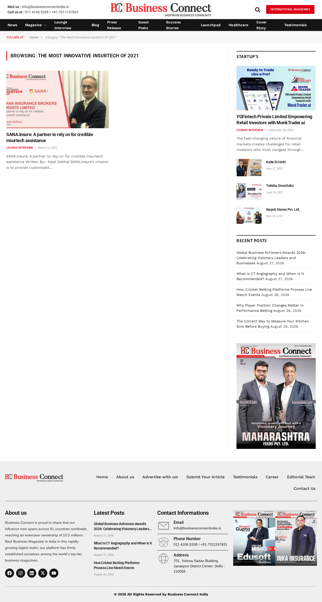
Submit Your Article (205, 477)
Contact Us (304, 488)
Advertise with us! (160, 477)
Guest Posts (143, 25)
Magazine (33, 25)
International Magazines (290, 9)
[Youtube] (53, 573)
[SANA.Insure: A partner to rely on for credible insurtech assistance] (57, 99)
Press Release (114, 25)
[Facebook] (9, 573)
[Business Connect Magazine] (161, 9)
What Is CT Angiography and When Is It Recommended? (123, 545)
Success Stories (173, 25)
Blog (95, 25)
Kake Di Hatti (276, 162)
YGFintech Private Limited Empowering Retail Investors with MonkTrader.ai (274, 119)
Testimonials (295, 25)
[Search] (257, 9)
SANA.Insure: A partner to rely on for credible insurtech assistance (49, 137)
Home (102, 477)
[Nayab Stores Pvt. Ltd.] (249, 215)
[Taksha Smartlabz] (249, 191)
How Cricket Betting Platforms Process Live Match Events (117, 565)
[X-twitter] (42, 573)
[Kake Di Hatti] (249, 167)
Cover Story (261, 25)
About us (125, 477)
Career (272, 477)
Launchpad (211, 25)
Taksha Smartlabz (280, 186)
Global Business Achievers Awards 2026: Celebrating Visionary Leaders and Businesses (271, 257)
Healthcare (238, 25)
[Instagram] (20, 573)
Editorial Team (301, 477)
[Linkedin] (31, 573)
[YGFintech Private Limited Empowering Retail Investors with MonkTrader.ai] (276, 88)
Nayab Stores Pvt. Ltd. (283, 209)
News (12, 25)
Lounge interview (62, 25)
